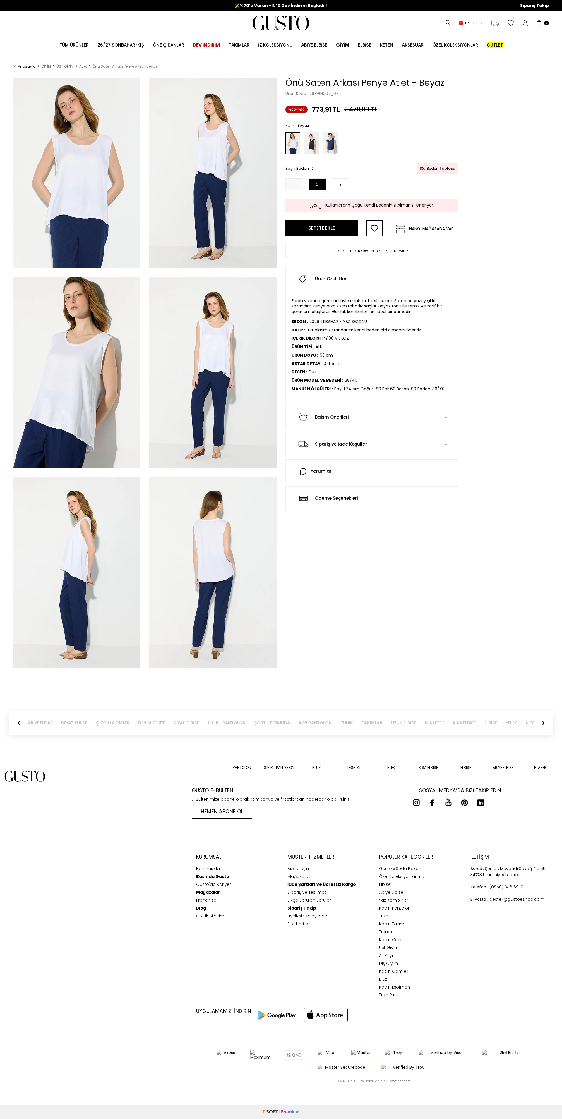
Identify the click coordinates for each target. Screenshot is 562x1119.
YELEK (493, 723)
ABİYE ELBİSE (314, 45)
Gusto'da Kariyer (213, 884)
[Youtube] (448, 802)
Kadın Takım (391, 924)
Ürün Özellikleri (331, 279)
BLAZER (540, 767)
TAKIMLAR (354, 723)
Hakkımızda (208, 869)
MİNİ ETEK (416, 723)
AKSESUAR (413, 45)
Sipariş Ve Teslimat (306, 892)
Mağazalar (298, 876)
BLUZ (316, 767)
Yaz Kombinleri (394, 900)
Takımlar (239, 45)
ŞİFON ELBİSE (521, 723)
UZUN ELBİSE (385, 723)
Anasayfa (27, 66)
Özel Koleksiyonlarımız (402, 876)
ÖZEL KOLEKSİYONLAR (455, 45)
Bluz (383, 979)
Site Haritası (299, 924)
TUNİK (329, 723)
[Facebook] (432, 802)
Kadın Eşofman (394, 987)
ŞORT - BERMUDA (255, 723)
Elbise (364, 45)
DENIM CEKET (134, 723)
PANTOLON (242, 767)
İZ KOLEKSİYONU (275, 45)
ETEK (391, 767)
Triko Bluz (388, 995)
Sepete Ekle (321, 228)
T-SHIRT (354, 767)
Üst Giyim (389, 947)
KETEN (386, 45)
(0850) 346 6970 (496, 887)
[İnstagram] (416, 802)
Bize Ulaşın (298, 869)
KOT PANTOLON (297, 723)
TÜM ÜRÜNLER (74, 45)
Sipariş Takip (534, 5)
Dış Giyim (388, 963)
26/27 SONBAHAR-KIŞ (120, 45)
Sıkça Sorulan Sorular (309, 900)
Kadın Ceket (391, 940)
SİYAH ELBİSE (168, 723)
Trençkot (388, 932)
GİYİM (46, 66)
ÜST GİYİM (65, 66)
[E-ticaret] (281, 1112)
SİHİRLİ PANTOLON (209, 723)
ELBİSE (473, 723)
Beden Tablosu (440, 168)
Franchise (206, 900)
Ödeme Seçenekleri (336, 498)
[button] (18, 723)
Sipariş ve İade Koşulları (342, 444)
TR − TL (470, 22)
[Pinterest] (464, 802)
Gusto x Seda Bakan (400, 869)
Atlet (83, 66)
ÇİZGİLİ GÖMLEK (95, 723)
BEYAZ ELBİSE (57, 723)
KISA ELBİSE (446, 723)
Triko (383, 916)
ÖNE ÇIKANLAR (168, 45)
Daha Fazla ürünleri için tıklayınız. (372, 251)
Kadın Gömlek (393, 971)
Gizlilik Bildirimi (210, 916)
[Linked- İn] (480, 802)
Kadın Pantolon (395, 908)
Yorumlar (321, 471)
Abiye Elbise (391, 892)
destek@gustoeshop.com (507, 899)
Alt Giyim (388, 955)
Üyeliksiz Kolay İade (307, 916)
